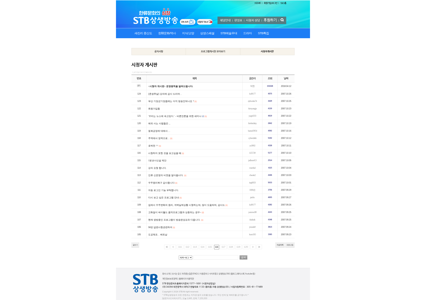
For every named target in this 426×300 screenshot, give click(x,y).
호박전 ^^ (153, 146)
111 (180, 247)
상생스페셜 (207, 33)
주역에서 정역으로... (159, 138)
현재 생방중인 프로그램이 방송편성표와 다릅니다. (174, 220)
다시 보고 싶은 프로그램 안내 (163, 197)
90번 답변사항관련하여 (160, 227)
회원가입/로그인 (270, 3)
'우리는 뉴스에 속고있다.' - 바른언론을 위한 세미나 (174, 116)
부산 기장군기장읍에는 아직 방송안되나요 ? (171, 101)
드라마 (247, 33)
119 (238, 247)
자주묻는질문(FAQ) (190, 274)
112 (187, 247)
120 (246, 247)
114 (202, 247)
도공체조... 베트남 (157, 234)
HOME (258, 3)
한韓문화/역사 (167, 33)
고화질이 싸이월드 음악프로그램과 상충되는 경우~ (174, 212)
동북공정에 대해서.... (159, 131)
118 (231, 247)
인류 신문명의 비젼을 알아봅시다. (166, 175)
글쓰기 (135, 245)
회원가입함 (154, 108)
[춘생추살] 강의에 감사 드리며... (165, 94)
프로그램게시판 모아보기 (213, 51)
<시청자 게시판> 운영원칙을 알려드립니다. (170, 86)
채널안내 (225, 20)
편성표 (238, 20)
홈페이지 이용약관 (186, 279)
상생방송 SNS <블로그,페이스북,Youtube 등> (236, 274)
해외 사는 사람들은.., (159, 123)
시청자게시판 (267, 51)
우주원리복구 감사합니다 (161, 183)
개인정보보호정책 (169, 279)
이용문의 (203, 274)
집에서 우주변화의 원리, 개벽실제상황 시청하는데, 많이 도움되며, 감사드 (186, 205)
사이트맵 (212, 274)
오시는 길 (176, 274)
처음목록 (280, 245)
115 (210, 247)
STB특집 (263, 33)
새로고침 (290, 245)
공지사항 (158, 51)
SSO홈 (283, 3)
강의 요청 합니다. (157, 168)
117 (223, 247)
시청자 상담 (253, 20)
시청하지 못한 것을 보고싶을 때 (164, 153)
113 (195, 247)
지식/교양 (188, 33)
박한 (252, 86)
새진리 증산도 (143, 33)
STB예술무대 (228, 33)
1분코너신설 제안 (157, 160)
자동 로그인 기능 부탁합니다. (163, 190)
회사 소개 (166, 274)
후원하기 (270, 20)
